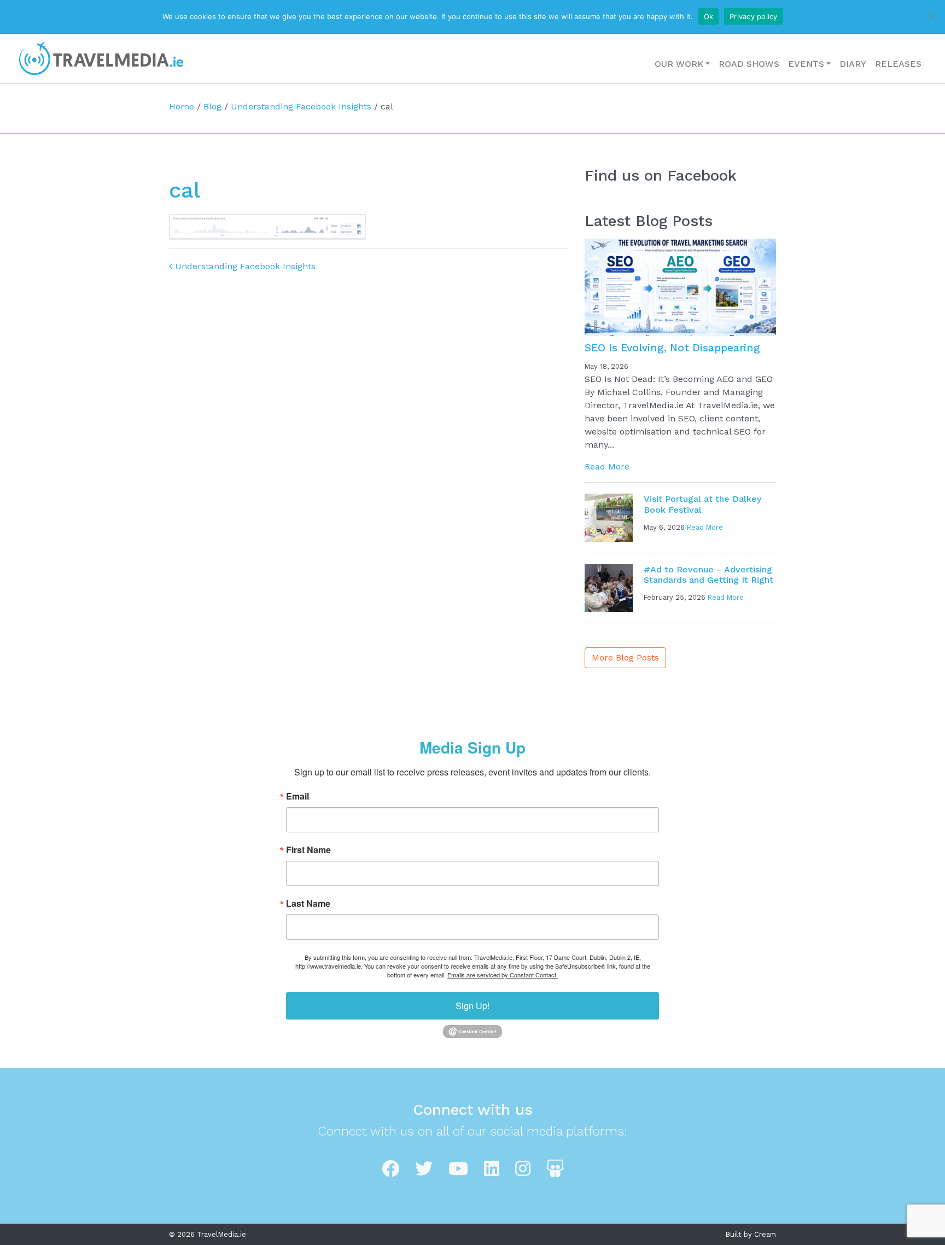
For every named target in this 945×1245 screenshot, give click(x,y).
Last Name (308, 903)
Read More (607, 466)
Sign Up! (472, 1005)
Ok (709, 16)
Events (806, 64)
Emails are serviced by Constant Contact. (502, 974)
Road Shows (749, 64)
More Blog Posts (625, 657)
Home (181, 106)
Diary (852, 64)
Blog (212, 106)
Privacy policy (754, 16)
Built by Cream (751, 1234)
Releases (898, 64)
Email (297, 796)
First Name (308, 850)
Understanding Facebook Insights (301, 106)
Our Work (679, 64)
